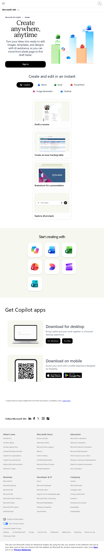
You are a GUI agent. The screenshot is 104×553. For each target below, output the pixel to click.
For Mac (67, 341)
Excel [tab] (60, 85)
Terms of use (42, 532)
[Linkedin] (30, 418)
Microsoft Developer (44, 485)
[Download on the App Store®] (54, 375)
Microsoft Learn (42, 490)
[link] (52, 113)
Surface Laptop (8, 443)
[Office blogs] (48, 418)
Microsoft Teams (9, 503)
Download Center (43, 443)
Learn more (66, 401)
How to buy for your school (80, 456)
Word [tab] (43, 85)
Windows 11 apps (9, 469)
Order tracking (42, 456)
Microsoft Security (9, 485)
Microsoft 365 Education (78, 451)
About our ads (90, 532)
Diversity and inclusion (78, 503)
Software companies (44, 507)
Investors (73, 498)
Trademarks (54, 532)
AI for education (76, 469)
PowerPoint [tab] (79, 85)
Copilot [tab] (27, 85)
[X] (38, 418)
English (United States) (15, 519)
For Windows (53, 341)
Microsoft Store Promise (45, 464)
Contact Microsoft (19, 532)
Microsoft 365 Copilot (10, 507)
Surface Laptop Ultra (10, 447)
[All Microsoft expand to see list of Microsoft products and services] (3, 3)
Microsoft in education (78, 438)
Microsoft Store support (45, 447)
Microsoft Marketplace (45, 503)
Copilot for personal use (11, 460)
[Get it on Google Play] (73, 375)
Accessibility (74, 507)
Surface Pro (7, 438)
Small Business (8, 511)
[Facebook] (34, 418)
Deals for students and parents (81, 464)
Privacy (31, 532)
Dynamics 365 (8, 490)
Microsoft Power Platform (12, 498)
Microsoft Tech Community (46, 498)
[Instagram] (43, 418)
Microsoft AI (7, 481)
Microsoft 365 (9, 9)
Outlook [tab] (67, 91)
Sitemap (6, 532)
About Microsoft (76, 485)
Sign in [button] (25, 64)
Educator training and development (83, 460)
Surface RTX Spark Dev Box (12, 451)
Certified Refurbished (44, 460)
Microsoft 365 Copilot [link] (13, 17)
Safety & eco (66, 532)
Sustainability (75, 511)
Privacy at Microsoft (77, 494)
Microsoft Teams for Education (81, 447)
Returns (39, 451)
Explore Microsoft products (13, 464)
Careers (73, 481)
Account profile (42, 438)
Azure (39, 481)
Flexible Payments (43, 469)
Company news (75, 490)
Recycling (77, 532)
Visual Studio (41, 511)
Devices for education (78, 443)
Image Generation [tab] (44, 91)
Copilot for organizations (12, 456)
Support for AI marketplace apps (48, 494)
